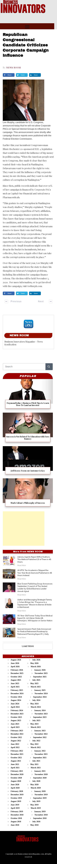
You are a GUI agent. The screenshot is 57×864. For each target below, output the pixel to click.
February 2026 (17, 670)
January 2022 (40, 751)
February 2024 (17, 710)
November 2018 (41, 815)
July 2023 (36, 720)
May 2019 (34, 805)
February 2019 (17, 811)
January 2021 (40, 771)
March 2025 (36, 687)
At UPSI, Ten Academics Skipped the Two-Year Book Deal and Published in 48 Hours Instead (34, 572)
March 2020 (36, 788)
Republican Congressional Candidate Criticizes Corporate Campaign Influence (26, 44)
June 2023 (15, 724)
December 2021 (17, 754)
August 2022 (16, 741)
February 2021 (17, 771)
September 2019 (39, 798)
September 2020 (39, 778)
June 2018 (15, 825)
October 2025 (16, 677)
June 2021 (15, 764)
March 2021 (36, 768)
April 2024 (15, 707)
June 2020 (15, 785)
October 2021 (16, 758)
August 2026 (16, 660)
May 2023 (34, 724)
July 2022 (36, 741)
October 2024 (16, 697)
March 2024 (36, 707)
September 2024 (39, 697)
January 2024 (40, 710)
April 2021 (15, 768)
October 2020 (16, 778)
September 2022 (39, 737)
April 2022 (15, 747)
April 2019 (15, 808)
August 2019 (16, 801)
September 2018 (39, 818)
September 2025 (39, 677)
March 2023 (36, 727)
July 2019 (36, 801)
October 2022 (16, 737)
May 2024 (34, 704)
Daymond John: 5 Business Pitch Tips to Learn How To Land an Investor (28, 395)
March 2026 (36, 667)
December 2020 (17, 774)
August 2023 (16, 720)
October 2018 (16, 818)
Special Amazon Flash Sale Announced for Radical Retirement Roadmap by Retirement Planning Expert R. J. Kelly (34, 631)
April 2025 (15, 687)
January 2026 (40, 670)
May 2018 (34, 825)
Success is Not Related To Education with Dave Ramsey (28, 428)
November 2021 (41, 754)
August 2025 (16, 680)
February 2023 (17, 731)
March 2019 (36, 808)
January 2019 (40, 811)
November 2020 (41, 774)
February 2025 (17, 690)
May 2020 (34, 785)
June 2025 (15, 683)
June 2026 (15, 663)
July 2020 (36, 781)
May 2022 (34, 744)
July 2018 (36, 822)
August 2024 (16, 700)
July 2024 (36, 700)
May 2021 (34, 764)
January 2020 (40, 791)
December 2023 (17, 714)
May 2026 (34, 663)
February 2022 (17, 751)
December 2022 (17, 734)
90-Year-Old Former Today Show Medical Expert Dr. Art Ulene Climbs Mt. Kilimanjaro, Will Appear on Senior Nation (34, 618)
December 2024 (17, 693)
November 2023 (41, 714)
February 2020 (17, 791)
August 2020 (16, 781)
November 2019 (41, 795)
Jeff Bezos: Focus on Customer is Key (28, 461)
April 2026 (15, 667)
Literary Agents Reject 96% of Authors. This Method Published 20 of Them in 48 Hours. (34, 559)
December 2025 (17, 673)
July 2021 (36, 761)
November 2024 (41, 693)
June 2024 (15, 704)
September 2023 (39, 717)
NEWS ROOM (13, 67)
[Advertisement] (23, 528)
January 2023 (40, 731)
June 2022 (15, 744)
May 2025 (34, 683)
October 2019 (16, 798)
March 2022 (36, 747)
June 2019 (15, 805)
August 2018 (16, 822)
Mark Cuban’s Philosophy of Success (28, 493)
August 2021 (16, 761)
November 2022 (41, 734)
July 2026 (36, 660)
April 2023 (15, 727)
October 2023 (16, 717)
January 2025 (40, 690)
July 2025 (36, 680)
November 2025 (41, 673)
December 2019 (17, 795)
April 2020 (15, 788)
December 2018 (17, 815)
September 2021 (39, 758)
